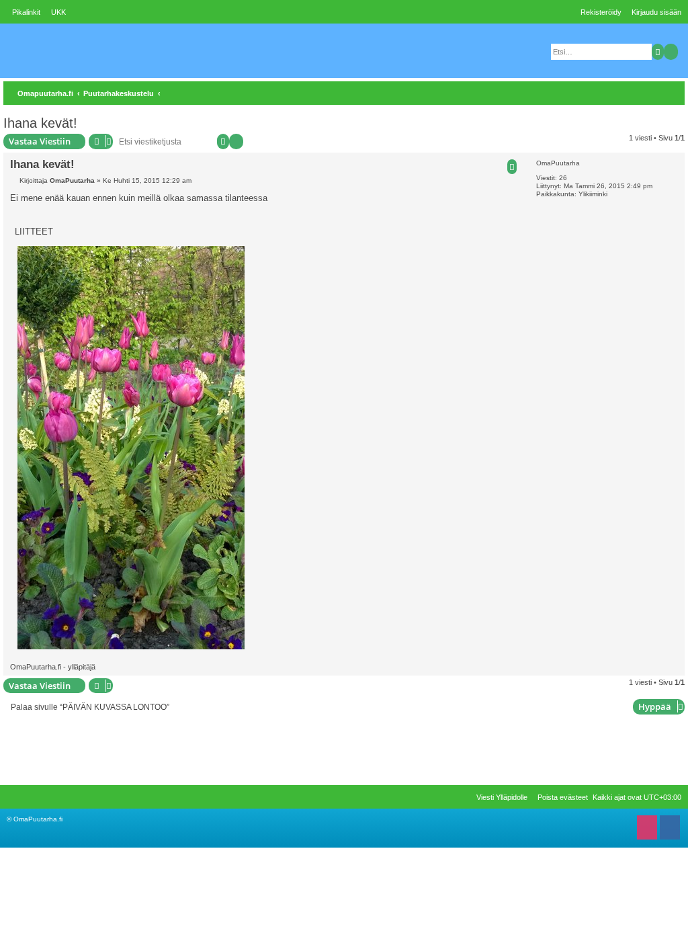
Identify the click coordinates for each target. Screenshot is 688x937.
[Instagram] (647, 830)
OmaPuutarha (558, 163)
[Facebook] (670, 830)
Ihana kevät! (40, 123)
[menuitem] (55, 12)
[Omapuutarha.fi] (105, 51)
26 (563, 177)
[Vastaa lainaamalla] (512, 166)
